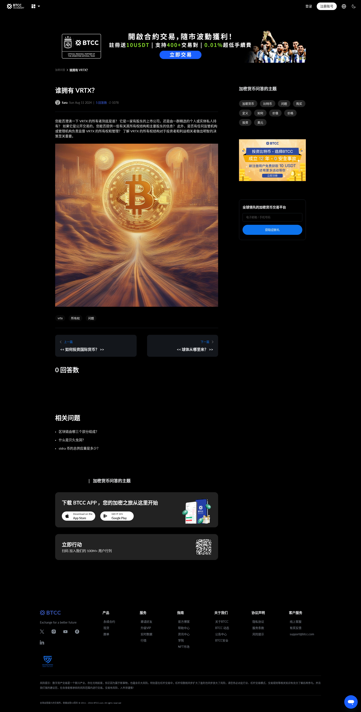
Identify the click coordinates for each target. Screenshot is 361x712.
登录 (308, 6)
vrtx (60, 318)
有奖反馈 (295, 628)
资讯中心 (184, 634)
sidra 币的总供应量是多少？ (79, 448)
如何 (260, 113)
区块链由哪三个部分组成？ (79, 431)
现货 (106, 628)
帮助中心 (184, 628)
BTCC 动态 (222, 628)
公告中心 (221, 634)
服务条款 (258, 628)
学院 (181, 640)
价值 (275, 113)
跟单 (106, 634)
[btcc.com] (15, 6)
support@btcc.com (302, 634)
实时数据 (146, 634)
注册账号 (326, 6)
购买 (299, 103)
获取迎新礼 (272, 229)
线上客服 (295, 621)
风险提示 (258, 634)
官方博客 (184, 621)
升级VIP (146, 628)
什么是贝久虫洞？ (72, 440)
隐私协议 (258, 621)
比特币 (267, 103)
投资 (245, 122)
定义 (245, 113)
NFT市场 (183, 646)
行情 (143, 640)
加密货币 (248, 103)
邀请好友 (146, 621)
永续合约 (109, 621)
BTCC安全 (221, 640)
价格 (290, 113)
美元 (260, 122)
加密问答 (60, 70)
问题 (91, 318)
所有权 (75, 318)
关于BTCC (221, 621)
